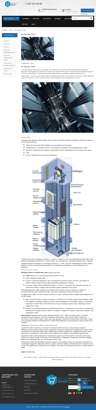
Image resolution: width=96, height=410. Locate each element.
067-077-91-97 (9, 390)
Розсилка (27, 390)
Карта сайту (8, 74)
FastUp (67, 407)
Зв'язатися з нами (8, 70)
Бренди (58, 18)
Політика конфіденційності (10, 51)
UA (82, 14)
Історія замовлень (30, 384)
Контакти (47, 18)
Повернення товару (31, 393)
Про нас (36, 18)
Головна (25, 18)
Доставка (68, 18)
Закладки (27, 387)
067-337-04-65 (34, 3)
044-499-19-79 (9, 393)
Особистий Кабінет (30, 380)
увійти (35, 357)
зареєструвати (57, 359)
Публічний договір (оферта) (9, 64)
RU (86, 14)
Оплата (25, 24)
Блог (33, 24)
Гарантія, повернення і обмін (8, 58)
